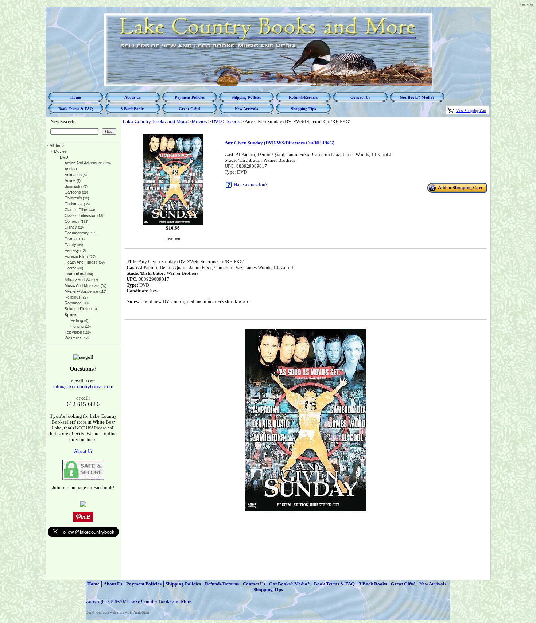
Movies (199, 121)
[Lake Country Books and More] (83, 505)
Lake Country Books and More (155, 121)
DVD (217, 121)
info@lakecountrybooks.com (83, 386)
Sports (233, 121)
